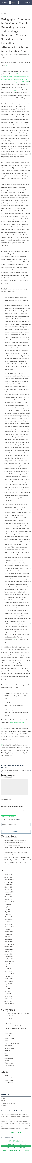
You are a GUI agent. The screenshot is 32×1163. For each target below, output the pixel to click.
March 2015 (8, 996)
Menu (28, 2)
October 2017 (9, 946)
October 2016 (9, 959)
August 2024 (8, 884)
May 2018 (8, 937)
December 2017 (9, 942)
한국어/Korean (9, 1065)
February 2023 (9, 899)
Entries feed (8, 1078)
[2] (14, 640)
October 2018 (9, 932)
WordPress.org (9, 1083)
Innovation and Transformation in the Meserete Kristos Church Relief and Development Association (16, 842)
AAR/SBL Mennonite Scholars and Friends (17, 1013)
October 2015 (9, 979)
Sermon (7, 1060)
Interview (7, 1051)
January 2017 (8, 954)
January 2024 (8, 889)
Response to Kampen (11, 855)
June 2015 (8, 989)
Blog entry (8, 1023)
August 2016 (8, 964)
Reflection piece (9, 1058)
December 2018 (9, 927)
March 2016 (8, 971)
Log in (6, 1075)
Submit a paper (16, 1141)
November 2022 (9, 902)
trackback (19, 819)
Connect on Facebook (16, 1147)
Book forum (8, 1031)
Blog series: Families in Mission (14, 1026)
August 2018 (8, 934)
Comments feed (9, 1080)
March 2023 (8, 897)
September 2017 (9, 949)
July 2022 (7, 907)
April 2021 (8, 922)
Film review (8, 1046)
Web (24, 811)
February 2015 (9, 999)
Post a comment (8, 775)
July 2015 (7, 986)
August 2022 (8, 904)
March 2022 (8, 917)
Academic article (10, 1016)
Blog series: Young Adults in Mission (16, 1028)
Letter (6, 1053)
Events (6, 1041)
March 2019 (8, 924)
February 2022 (9, 919)
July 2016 (7, 966)
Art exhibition (9, 1018)
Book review (8, 1033)
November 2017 (9, 944)
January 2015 (8, 1001)
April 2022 (8, 914)
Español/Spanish (9, 1038)
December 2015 (9, 974)
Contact (3, 1105)
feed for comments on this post (16, 771)
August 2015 (8, 984)
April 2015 (8, 994)
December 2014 (9, 1004)
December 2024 (9, 879)
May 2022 (8, 912)
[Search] (12, 4)
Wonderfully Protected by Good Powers (16, 852)
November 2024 (9, 882)
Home (3, 1098)
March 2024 (8, 887)
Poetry (6, 1055)
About (3, 1100)
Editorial (7, 1036)
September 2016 (9, 961)
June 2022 (8, 909)
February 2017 (9, 951)
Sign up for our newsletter (16, 1151)
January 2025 (8, 877)
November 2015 (9, 976)
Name (6, 799)
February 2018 (9, 939)
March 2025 (8, 875)
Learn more (16, 1132)
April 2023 (8, 894)
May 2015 (8, 991)
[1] (15, 90)
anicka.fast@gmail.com (17, 722)
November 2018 (9, 929)
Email (12, 806)
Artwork (7, 1021)
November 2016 (9, 956)
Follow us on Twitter (16, 1144)
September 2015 (9, 981)
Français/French (9, 1048)
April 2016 (8, 969)
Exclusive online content (12, 1043)
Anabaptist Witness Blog (8, 1103)
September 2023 (9, 892)
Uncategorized (9, 1063)
